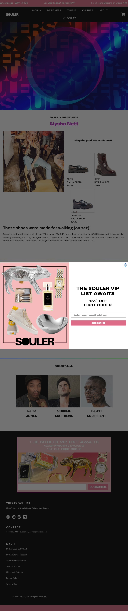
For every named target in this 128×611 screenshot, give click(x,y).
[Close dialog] (125, 264)
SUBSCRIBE (98, 323)
